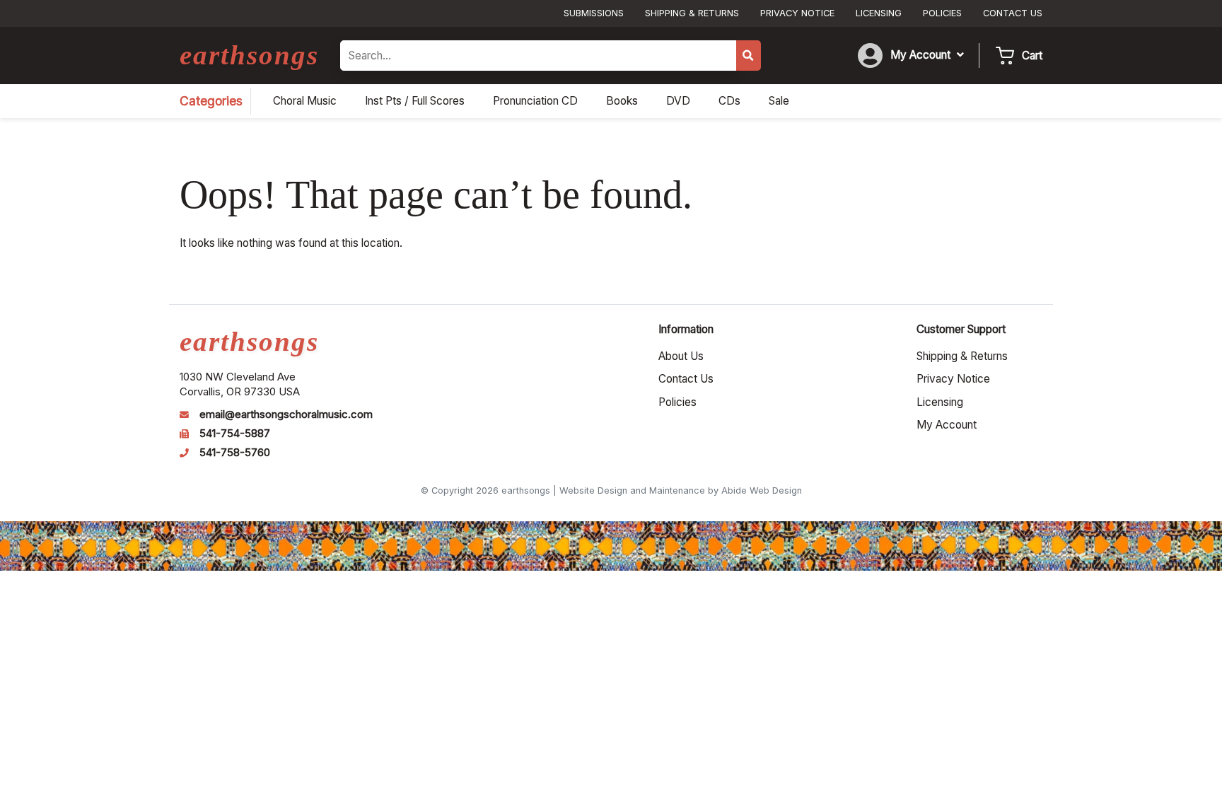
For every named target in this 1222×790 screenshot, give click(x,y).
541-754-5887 (234, 433)
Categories (211, 100)
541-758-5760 (234, 452)
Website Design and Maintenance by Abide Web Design (680, 490)
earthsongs (249, 55)
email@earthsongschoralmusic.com (286, 414)
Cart (1032, 55)
